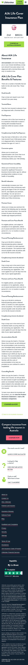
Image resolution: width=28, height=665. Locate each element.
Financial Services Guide (18, 604)
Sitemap (4, 535)
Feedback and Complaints (10, 524)
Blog (3, 519)
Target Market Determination (11, 599)
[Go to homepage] (8, 2)
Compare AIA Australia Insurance (14, 44)
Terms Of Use (6, 541)
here (21, 611)
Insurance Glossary (8, 511)
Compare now (14, 438)
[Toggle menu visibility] (25, 2)
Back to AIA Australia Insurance (13, 414)
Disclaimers (5, 545)
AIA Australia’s (6, 63)
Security (4, 532)
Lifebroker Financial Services (11, 552)
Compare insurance (20, 2)
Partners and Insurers (8, 506)
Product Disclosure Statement (15, 596)
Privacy (4, 528)
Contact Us (5, 498)
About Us (4, 494)
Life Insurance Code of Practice (11, 548)
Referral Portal (6, 515)
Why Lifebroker (6, 502)
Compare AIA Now (11, 404)
